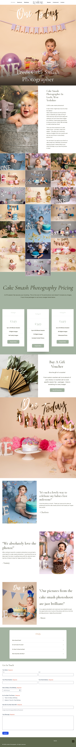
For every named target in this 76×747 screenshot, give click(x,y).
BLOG (55, 741)
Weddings (26, 2)
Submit (5, 733)
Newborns (19, 2)
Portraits (13, 2)
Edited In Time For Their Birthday (13, 700)
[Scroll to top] (73, 741)
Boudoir (49, 2)
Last (39, 672)
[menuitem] (13, 2)
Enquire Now (13, 341)
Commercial (55, 2)
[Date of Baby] (20, 690)
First (3, 672)
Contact (62, 2)
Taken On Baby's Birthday (11, 697)
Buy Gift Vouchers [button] (57, 390)
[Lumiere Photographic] (38, 2)
